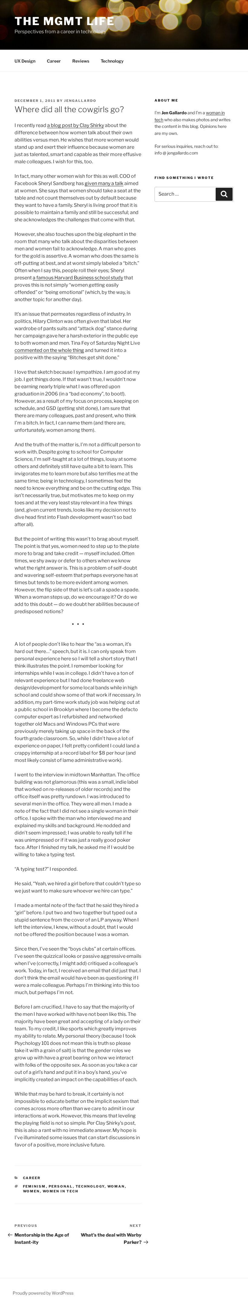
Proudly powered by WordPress (43, 1293)
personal (61, 1186)
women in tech (61, 1191)
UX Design (25, 60)
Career (54, 60)
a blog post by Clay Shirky (75, 125)
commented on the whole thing (49, 350)
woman (116, 1186)
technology (90, 1186)
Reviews (80, 60)
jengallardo (80, 101)
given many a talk (104, 183)
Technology (112, 60)
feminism (34, 1186)
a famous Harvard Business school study (78, 278)
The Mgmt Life (65, 21)
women (31, 1191)
